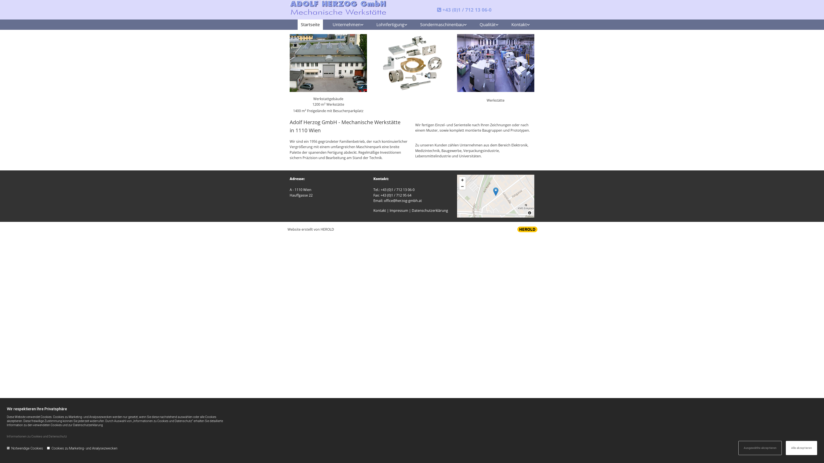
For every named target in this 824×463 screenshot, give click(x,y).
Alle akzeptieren (801, 447)
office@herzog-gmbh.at (403, 200)
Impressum (399, 210)
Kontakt (519, 24)
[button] (495, 191)
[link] (345, 25)
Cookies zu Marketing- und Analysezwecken (84, 448)
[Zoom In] (462, 180)
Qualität (487, 24)
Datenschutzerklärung (430, 210)
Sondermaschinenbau (442, 24)
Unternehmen (346, 24)
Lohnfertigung (390, 24)
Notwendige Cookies (27, 448)
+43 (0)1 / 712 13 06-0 (467, 9)
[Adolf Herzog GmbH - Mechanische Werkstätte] (339, 7)
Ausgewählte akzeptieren (760, 447)
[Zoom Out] (462, 186)
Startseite (310, 24)
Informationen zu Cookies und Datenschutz (37, 436)
